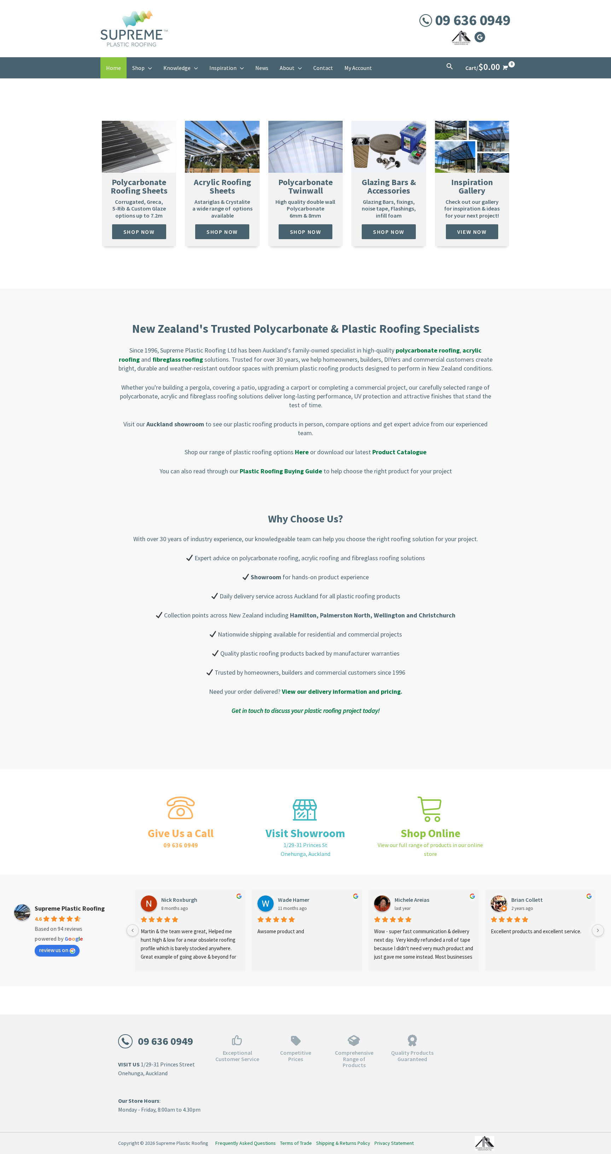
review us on (53, 949)
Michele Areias (412, 899)
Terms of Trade (296, 1143)
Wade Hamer (293, 899)
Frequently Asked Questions (245, 1143)
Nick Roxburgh (179, 899)
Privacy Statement (394, 1143)
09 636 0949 (473, 20)
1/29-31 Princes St (305, 844)
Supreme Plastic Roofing (70, 908)
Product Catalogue (399, 452)
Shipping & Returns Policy (343, 1143)
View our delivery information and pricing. (342, 691)
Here (302, 452)
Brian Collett (527, 899)
